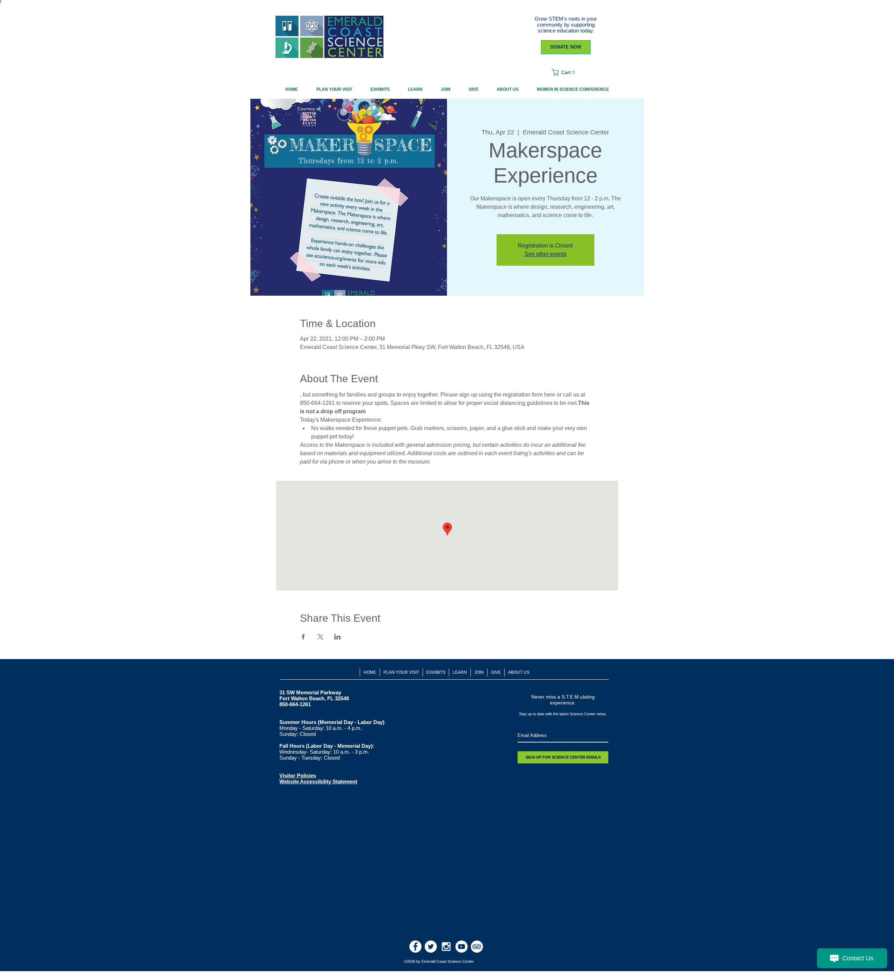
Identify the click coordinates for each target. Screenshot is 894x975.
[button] (565, 72)
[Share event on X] (320, 637)
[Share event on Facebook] (303, 637)
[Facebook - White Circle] (415, 946)
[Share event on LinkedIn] (337, 637)
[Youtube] (461, 946)
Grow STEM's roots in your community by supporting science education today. (566, 25)
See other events (545, 254)
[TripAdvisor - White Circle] (477, 946)
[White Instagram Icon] (446, 946)
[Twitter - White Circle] (431, 946)
